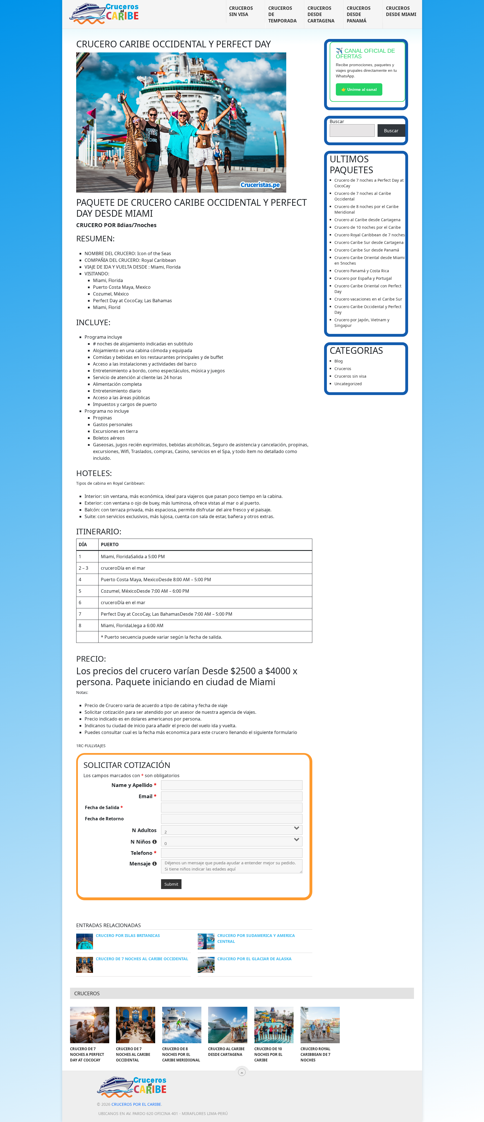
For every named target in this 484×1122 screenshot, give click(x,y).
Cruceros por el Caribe (136, 1104)
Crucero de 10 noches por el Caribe (367, 227)
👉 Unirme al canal (359, 89)
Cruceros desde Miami (401, 11)
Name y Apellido (134, 785)
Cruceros (342, 368)
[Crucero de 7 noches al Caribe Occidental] (135, 1025)
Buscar (337, 121)
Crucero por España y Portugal (363, 278)
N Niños (144, 841)
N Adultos (144, 830)
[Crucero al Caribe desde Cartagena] (227, 1025)
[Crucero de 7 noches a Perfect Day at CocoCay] (89, 1025)
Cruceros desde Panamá (359, 14)
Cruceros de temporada (282, 14)
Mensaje (143, 863)
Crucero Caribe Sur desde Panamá (366, 250)
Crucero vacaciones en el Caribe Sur (368, 299)
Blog (338, 361)
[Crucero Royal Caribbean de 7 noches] (320, 1025)
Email (148, 796)
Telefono (144, 853)
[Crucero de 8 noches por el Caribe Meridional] (181, 1025)
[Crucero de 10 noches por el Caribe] (274, 1025)
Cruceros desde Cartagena (321, 14)
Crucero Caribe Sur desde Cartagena (369, 242)
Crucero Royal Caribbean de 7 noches (369, 234)
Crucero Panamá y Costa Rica (361, 270)
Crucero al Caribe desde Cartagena (367, 219)
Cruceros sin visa (241, 11)
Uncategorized (348, 383)
